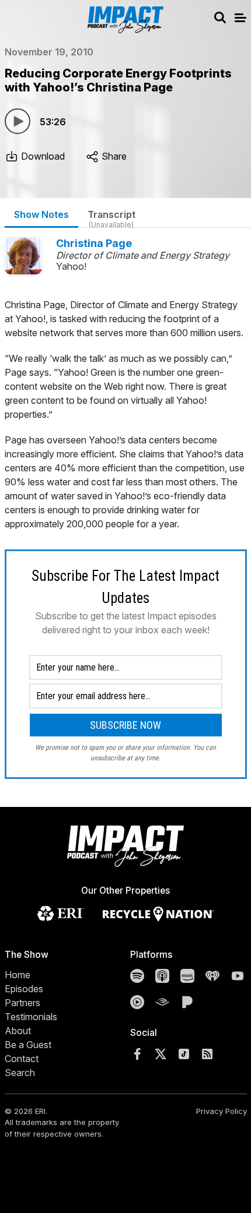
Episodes (24, 989)
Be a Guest (28, 1044)
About (18, 1030)
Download (42, 156)
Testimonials (31, 1016)
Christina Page (94, 243)
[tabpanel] (126, 538)
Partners (22, 1003)
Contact (22, 1058)
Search (20, 1072)
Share (113, 156)
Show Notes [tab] (41, 214)
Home (17, 975)
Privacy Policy (221, 1111)
